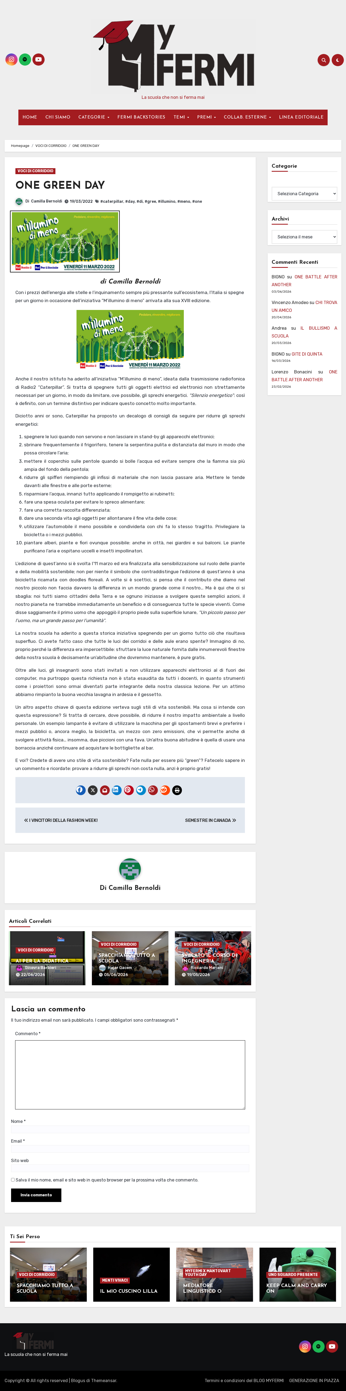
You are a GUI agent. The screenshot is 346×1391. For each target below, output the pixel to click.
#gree (150, 201)
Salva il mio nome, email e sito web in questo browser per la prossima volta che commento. (107, 1180)
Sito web (20, 1160)
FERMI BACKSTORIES (141, 117)
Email (18, 1141)
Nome (18, 1121)
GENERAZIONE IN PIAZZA (314, 1380)
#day (130, 201)
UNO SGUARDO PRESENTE (293, 1274)
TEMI (180, 117)
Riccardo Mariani (207, 967)
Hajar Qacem (120, 967)
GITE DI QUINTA (307, 354)
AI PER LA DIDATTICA (42, 961)
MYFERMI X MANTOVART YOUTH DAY (208, 1273)
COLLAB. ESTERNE (246, 117)
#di (140, 201)
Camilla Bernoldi (46, 201)
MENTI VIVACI (115, 1280)
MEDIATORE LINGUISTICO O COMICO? (202, 1292)
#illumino (166, 201)
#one (197, 201)
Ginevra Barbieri (40, 967)
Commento (28, 1033)
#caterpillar (111, 201)
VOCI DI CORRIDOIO (35, 171)
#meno (183, 201)
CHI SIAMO (58, 117)
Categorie (282, 182)
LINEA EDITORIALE (301, 117)
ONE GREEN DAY (60, 186)
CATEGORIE (92, 117)
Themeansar (103, 1380)
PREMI (205, 117)
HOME (29, 117)
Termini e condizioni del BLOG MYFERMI (244, 1380)
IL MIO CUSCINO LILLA (129, 1291)
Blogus (78, 1380)
